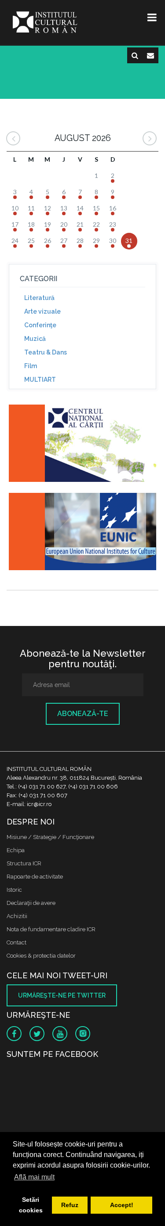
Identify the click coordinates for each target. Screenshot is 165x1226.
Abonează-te (82, 713)
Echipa (16, 850)
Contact (16, 942)
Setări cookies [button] (31, 1205)
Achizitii (17, 916)
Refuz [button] (69, 1204)
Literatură (39, 297)
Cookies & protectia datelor (41, 955)
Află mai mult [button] (34, 1177)
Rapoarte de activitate (35, 876)
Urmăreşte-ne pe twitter (62, 995)
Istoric (14, 889)
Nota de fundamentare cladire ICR (51, 929)
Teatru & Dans (45, 352)
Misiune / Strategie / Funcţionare (50, 837)
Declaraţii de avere (31, 903)
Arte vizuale (42, 311)
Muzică (35, 338)
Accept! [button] (121, 1204)
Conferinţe (40, 325)
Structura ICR (24, 863)
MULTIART (40, 379)
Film (30, 365)
